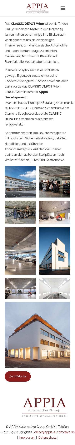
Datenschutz (47, 437)
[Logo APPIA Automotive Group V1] (37, 7)
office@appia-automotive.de (54, 432)
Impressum (27, 437)
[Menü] (63, 8)
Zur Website (17, 376)
